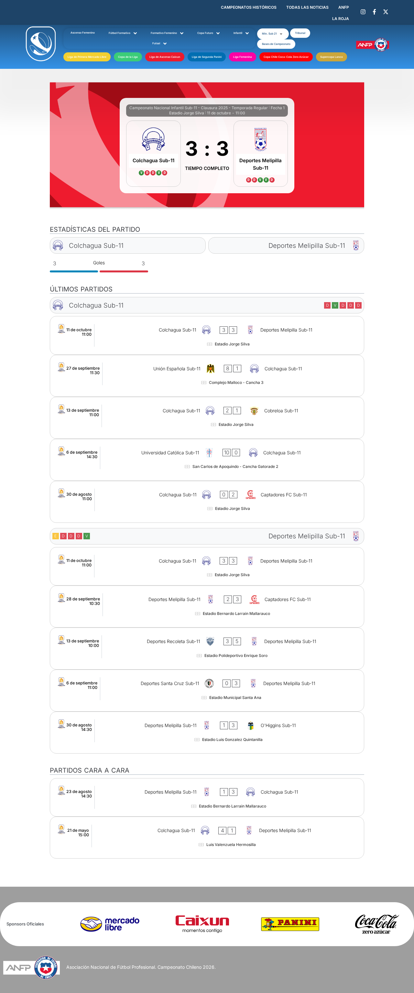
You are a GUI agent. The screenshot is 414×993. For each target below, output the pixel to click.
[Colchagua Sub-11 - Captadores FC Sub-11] (207, 502)
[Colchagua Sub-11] (153, 154)
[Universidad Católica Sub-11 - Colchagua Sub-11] (207, 460)
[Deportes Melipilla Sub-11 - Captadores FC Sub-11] (207, 607)
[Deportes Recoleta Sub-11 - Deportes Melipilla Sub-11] (207, 649)
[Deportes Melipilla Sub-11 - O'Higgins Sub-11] (207, 733)
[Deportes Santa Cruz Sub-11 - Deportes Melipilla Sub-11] (207, 691)
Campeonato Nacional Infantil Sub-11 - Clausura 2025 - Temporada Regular (198, 107)
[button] (273, 33)
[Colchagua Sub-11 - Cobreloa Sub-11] (207, 418)
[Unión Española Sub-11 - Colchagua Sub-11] (207, 376)
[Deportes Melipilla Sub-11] (261, 154)
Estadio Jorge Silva (186, 113)
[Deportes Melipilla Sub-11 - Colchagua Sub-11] (207, 797)
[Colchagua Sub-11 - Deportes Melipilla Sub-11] (207, 335)
